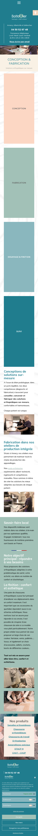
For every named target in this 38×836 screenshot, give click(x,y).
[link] (35, 12)
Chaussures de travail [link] (19, 736)
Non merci (19, 823)
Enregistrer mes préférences (19, 828)
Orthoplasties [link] (19, 740)
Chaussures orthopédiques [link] (19, 731)
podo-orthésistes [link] (15, 468)
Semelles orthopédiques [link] (19, 725)
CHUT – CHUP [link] (19, 753)
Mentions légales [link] (18, 833)
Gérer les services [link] (18, 811)
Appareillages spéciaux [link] (19, 744)
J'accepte (19, 817)
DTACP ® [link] (19, 749)
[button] (35, 778)
